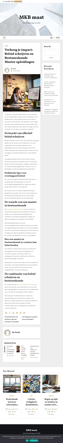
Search (47, 46)
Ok (27, 440)
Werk (31, 395)
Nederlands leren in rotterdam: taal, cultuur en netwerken (50, 75)
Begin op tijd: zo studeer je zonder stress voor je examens (51, 93)
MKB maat (31, 17)
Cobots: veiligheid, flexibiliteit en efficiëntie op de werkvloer (31, 406)
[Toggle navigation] (51, 37)
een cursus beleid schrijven (26, 284)
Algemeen (11, 395)
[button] (4, 37)
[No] (61, 438)
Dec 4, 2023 (11, 355)
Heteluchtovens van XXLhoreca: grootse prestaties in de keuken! (12, 319)
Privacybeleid (33, 440)
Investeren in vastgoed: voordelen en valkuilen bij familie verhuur (51, 111)
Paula (14, 69)
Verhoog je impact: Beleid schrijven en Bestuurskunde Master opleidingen (19, 56)
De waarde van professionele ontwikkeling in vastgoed (11, 349)
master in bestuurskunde (15, 209)
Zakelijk (6, 45)
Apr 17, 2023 (34, 357)
